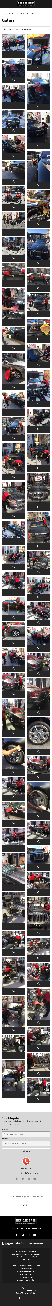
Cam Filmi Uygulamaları (26, 1277)
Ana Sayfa (5, 14)
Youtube (34, 1178)
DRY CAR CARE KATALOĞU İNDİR (31, 1292)
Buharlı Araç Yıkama (26, 1274)
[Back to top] (3, 1302)
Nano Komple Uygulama (26, 1268)
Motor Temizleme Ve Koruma (26, 1271)
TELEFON (5, 1139)
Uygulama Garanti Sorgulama (26, 1280)
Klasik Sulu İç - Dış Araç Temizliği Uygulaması (26, 1254)
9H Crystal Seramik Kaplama (26, 1260)
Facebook (17, 1178)
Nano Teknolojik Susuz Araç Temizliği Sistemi (26, 1257)
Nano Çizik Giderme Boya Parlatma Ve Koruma (26, 1265)
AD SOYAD (5, 1129)
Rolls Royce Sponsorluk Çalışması (17, 29)
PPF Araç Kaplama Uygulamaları (26, 1251)
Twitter (23, 1178)
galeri (14, 14)
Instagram (29, 1178)
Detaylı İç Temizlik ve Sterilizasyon (26, 1262)
